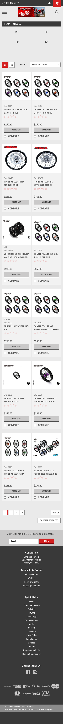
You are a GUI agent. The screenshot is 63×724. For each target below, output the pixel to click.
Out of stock (46, 274)
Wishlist (31, 578)
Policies (31, 609)
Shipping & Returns (31, 586)
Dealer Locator (31, 620)
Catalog (31, 643)
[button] (31, 718)
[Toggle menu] (4, 12)
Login (26, 582)
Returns (31, 613)
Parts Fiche (31, 635)
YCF (5, 247)
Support (31, 628)
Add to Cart (16, 130)
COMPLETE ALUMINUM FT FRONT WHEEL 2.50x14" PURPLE (45, 401)
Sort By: (23, 64)
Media (31, 624)
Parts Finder (31, 639)
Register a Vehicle (31, 650)
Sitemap (30, 707)
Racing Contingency (31, 654)
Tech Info (31, 631)
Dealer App (31, 617)
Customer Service (32, 605)
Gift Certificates (31, 574)
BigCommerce (20, 709)
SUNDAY (7, 319)
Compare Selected (49, 520)
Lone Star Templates (44, 709)
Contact (31, 646)
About (31, 602)
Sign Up (35, 582)
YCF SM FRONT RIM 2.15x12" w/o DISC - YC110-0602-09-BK (16, 257)
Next (54, 513)
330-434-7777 (12, 3)
